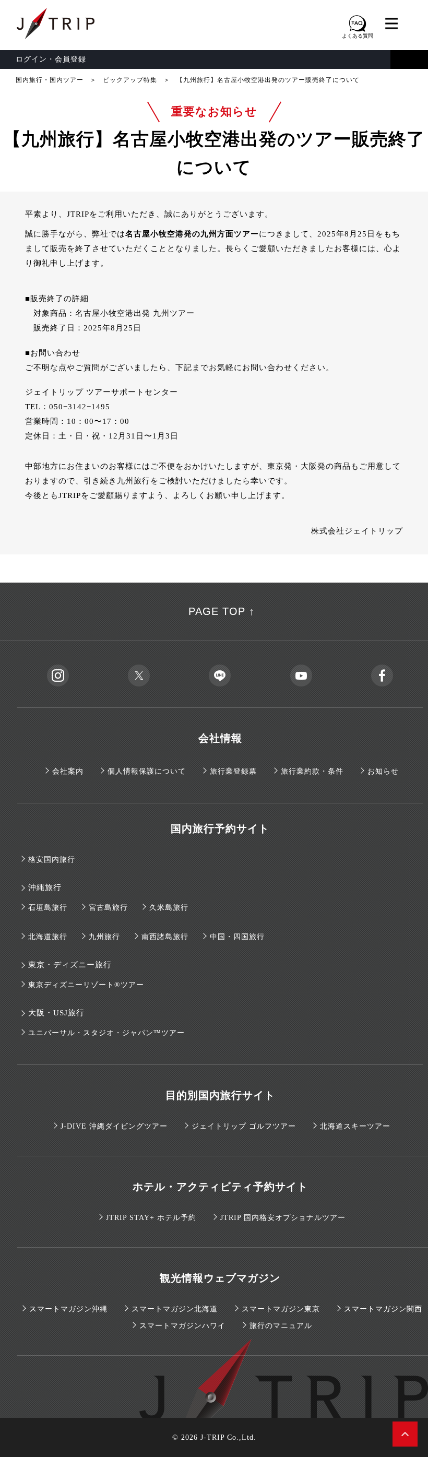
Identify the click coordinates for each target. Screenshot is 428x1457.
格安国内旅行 (51, 859)
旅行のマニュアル (280, 1326)
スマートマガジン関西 (383, 1309)
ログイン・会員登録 (51, 59)
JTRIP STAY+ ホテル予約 (151, 1218)
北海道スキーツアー (355, 1126)
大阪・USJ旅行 (56, 1013)
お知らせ (383, 771)
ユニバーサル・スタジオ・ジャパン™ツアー (106, 1033)
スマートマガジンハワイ (182, 1326)
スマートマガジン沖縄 (68, 1309)
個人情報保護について (147, 771)
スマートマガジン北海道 (175, 1309)
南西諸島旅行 (164, 937)
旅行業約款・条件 (312, 771)
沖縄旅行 (45, 887)
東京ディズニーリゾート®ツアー (86, 985)
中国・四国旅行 (237, 937)
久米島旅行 (168, 907)
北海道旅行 (47, 937)
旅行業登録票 (233, 771)
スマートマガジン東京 (281, 1309)
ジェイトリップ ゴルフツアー (244, 1126)
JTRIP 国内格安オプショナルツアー (283, 1218)
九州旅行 (104, 937)
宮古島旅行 (108, 907)
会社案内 (68, 771)
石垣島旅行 (47, 907)
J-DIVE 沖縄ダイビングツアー (114, 1126)
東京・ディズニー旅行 (70, 965)
